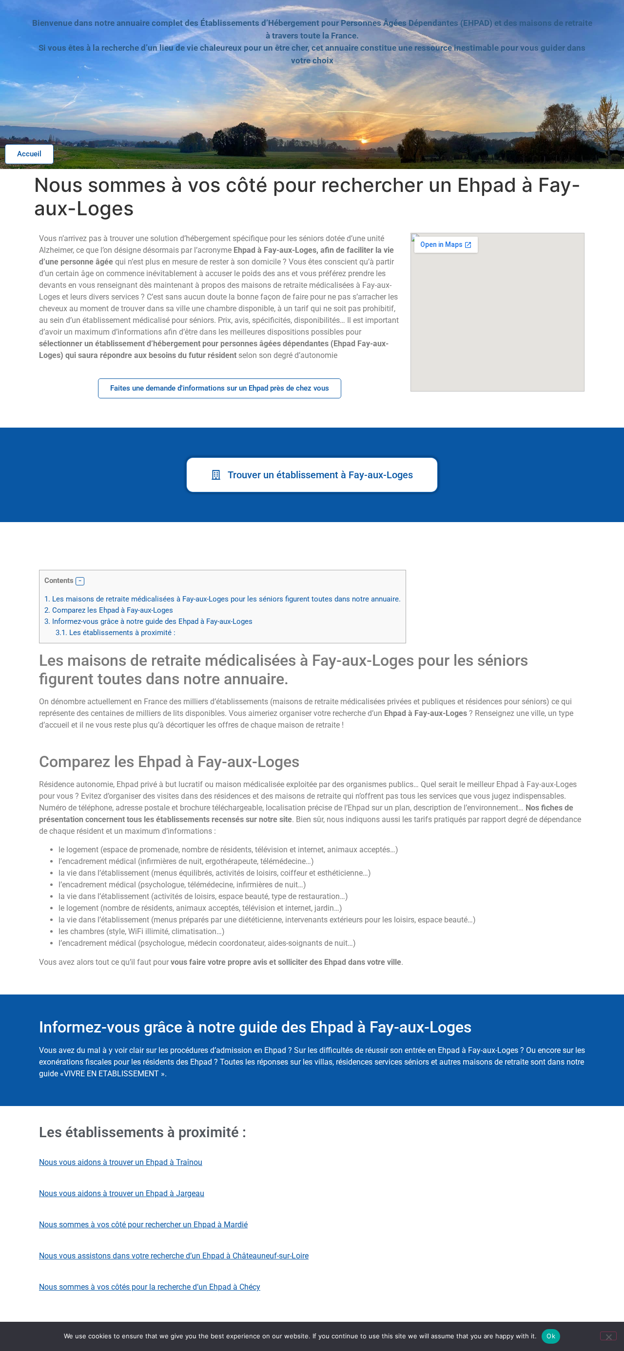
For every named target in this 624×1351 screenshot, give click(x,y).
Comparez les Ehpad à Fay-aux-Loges (108, 610)
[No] (608, 1336)
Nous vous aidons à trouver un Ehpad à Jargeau (121, 1193)
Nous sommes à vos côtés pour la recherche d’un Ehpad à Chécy (149, 1287)
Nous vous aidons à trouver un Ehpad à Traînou (120, 1162)
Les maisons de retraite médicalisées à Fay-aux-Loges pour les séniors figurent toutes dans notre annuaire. (222, 599)
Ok (550, 1336)
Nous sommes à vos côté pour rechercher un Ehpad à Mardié (143, 1224)
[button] (80, 581)
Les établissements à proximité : (116, 632)
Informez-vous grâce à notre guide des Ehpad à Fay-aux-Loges (148, 621)
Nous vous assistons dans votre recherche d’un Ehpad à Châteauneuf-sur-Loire (174, 1255)
